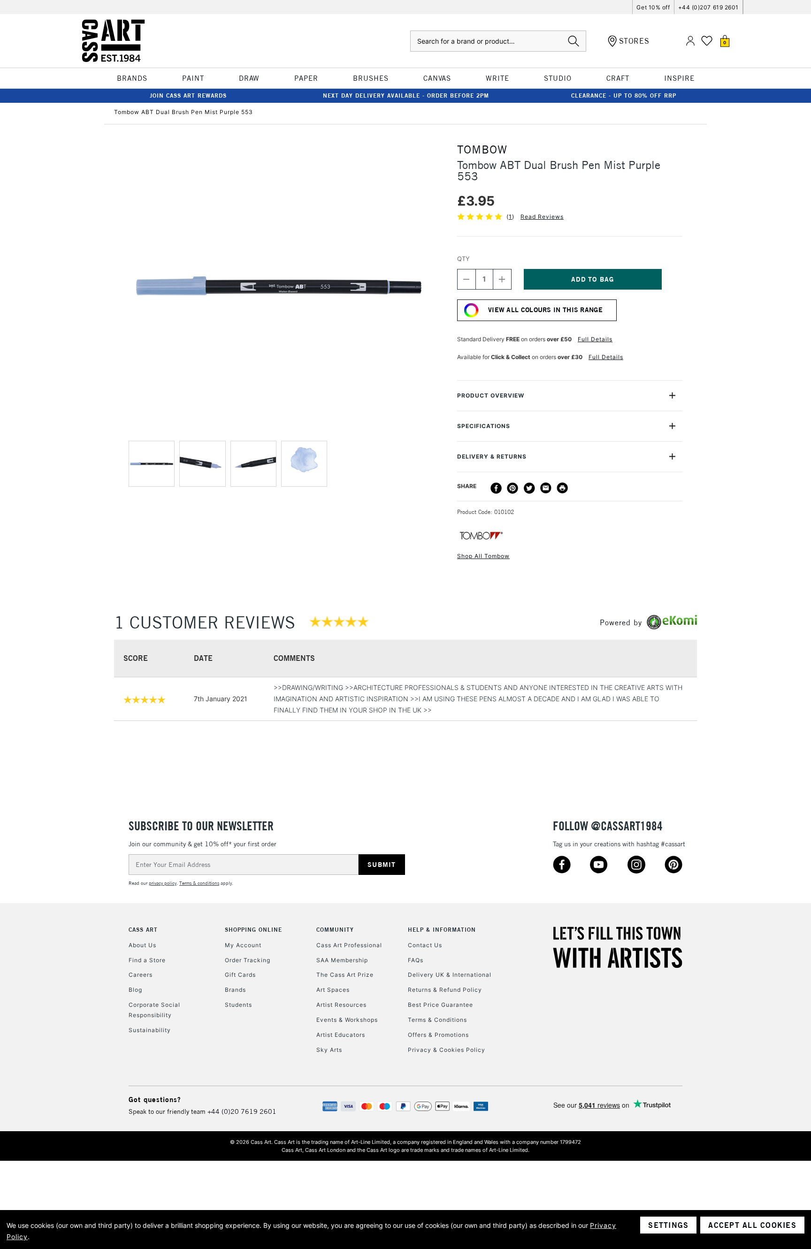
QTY (463, 258)
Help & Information (442, 929)
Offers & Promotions (438, 1034)
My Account (243, 945)
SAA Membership (342, 960)
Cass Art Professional (349, 945)
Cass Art (143, 929)
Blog (135, 989)
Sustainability (150, 1030)
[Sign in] (690, 41)
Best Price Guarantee (440, 1004)
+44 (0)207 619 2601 (708, 7)
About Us (142, 945)
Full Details (595, 339)
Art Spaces (333, 989)
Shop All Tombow (483, 556)
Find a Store (147, 960)
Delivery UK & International (449, 974)
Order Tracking (247, 960)
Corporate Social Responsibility (154, 1010)
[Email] (545, 488)
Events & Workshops (347, 1019)
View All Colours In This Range (545, 310)
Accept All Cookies (752, 1225)
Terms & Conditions (437, 1019)
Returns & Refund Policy (445, 989)
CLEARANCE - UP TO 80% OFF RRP (623, 95)
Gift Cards (240, 974)
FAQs (415, 960)
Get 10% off (653, 7)
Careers (141, 974)
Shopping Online (253, 929)
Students (238, 1004)
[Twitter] (529, 488)
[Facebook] (496, 488)
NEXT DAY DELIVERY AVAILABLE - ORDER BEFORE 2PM (406, 95)
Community (335, 929)
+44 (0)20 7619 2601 (241, 1111)
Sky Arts (329, 1049)
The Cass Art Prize (345, 974)
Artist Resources (341, 1004)
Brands (235, 989)
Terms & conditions (199, 883)
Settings (668, 1225)
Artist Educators (340, 1034)
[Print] (562, 488)
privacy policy (162, 883)
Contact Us (425, 945)
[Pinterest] (512, 488)
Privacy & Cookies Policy (446, 1049)
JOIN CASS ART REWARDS (188, 95)
